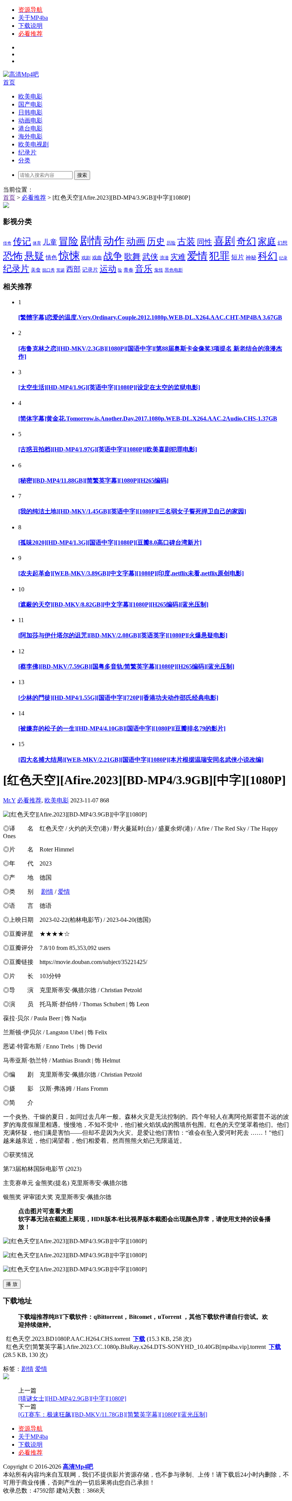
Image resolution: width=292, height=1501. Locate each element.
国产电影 (30, 104)
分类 (24, 160)
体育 (37, 243)
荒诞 (60, 270)
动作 (114, 241)
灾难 (178, 257)
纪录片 (27, 152)
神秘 (251, 257)
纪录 (283, 258)
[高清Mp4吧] (21, 74)
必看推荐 (34, 197)
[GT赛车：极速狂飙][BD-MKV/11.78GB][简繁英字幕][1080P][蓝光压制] (112, 1414)
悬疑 (34, 256)
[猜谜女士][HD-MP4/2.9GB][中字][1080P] (72, 1398)
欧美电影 (30, 96)
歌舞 (132, 256)
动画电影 (30, 120)
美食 (36, 270)
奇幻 (246, 241)
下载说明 (30, 25)
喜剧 (224, 241)
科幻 (268, 256)
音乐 (143, 268)
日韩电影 (30, 112)
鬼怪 (158, 270)
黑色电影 (174, 270)
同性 (204, 242)
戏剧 (85, 258)
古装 (186, 241)
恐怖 (13, 256)
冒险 (68, 241)
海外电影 (30, 136)
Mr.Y (9, 800)
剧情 (91, 241)
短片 (237, 257)
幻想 (282, 243)
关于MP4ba (33, 17)
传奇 (7, 243)
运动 (108, 268)
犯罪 (219, 256)
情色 (51, 257)
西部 (73, 269)
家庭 (267, 241)
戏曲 (97, 257)
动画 (135, 241)
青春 (128, 270)
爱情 (197, 256)
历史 (156, 241)
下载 (139, 1339)
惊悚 (69, 256)
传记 (22, 241)
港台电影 (30, 128)
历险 (171, 243)
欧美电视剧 (33, 144)
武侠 (150, 257)
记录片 (90, 270)
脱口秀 (48, 270)
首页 (9, 82)
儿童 (50, 242)
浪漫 (164, 258)
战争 (112, 256)
